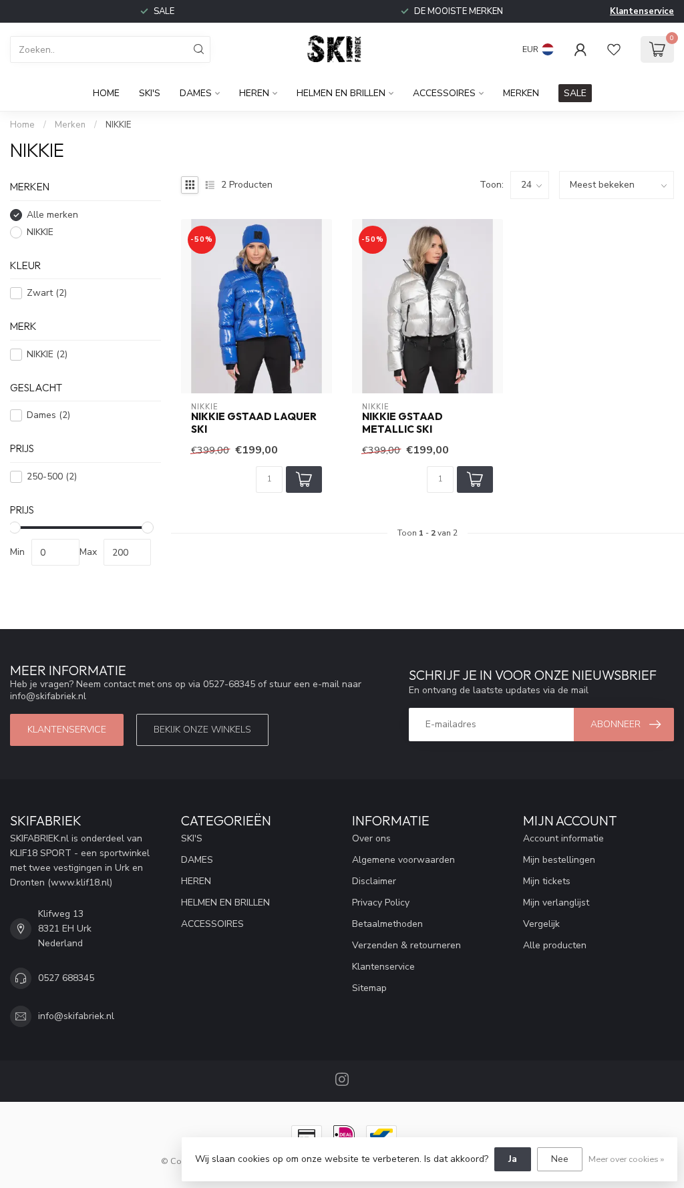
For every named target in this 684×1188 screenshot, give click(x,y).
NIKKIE (118, 125)
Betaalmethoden (387, 924)
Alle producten (554, 945)
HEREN (254, 93)
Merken (521, 93)
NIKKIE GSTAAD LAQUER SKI (254, 423)
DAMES (196, 93)
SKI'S (149, 93)
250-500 (52, 476)
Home (106, 93)
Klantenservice (642, 11)
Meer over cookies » (626, 1159)
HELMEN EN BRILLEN (341, 93)
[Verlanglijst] (614, 49)
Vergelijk (541, 924)
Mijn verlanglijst (556, 902)
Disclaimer (374, 881)
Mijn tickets (546, 881)
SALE (575, 93)
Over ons (371, 838)
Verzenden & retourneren (406, 945)
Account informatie (563, 838)
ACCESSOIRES (444, 93)
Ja (512, 1159)
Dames (48, 415)
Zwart (47, 293)
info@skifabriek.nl (76, 1016)
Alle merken (52, 215)
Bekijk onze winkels (202, 729)
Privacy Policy (380, 902)
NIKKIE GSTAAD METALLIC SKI (402, 423)
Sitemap (369, 988)
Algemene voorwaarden (403, 859)
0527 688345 (66, 978)
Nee (559, 1159)
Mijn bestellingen (559, 859)
